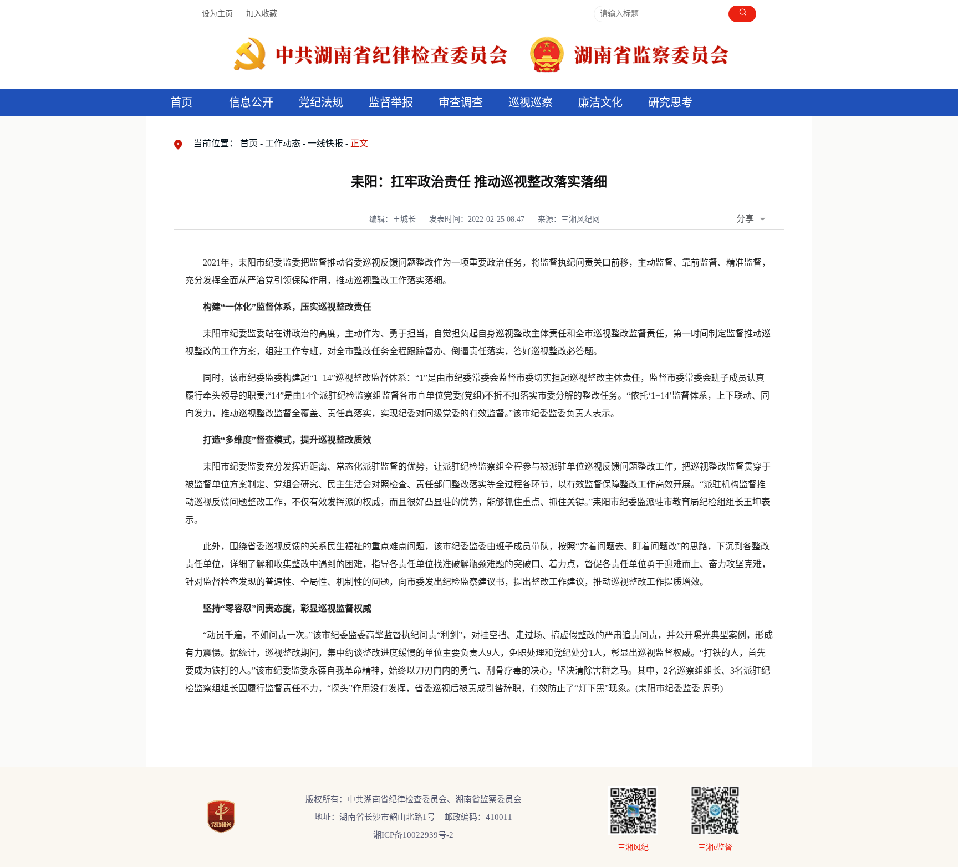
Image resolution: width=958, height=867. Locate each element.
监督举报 (391, 102)
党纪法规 (321, 102)
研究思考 (670, 102)
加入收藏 (261, 13)
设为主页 (217, 13)
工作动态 (282, 143)
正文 (359, 143)
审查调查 (461, 102)
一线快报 (325, 143)
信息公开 (251, 102)
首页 (181, 102)
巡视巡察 (530, 102)
